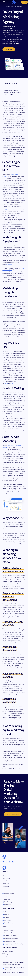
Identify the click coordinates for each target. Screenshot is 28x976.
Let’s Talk (24, 2)
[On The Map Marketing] (14, 2)
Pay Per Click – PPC (8, 94)
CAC (11, 383)
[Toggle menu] (4, 2)
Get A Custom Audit (13, 814)
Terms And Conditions (18, 972)
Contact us (9, 49)
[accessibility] (4, 868)
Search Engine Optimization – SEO (13, 88)
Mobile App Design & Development (12, 92)
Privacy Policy (6, 972)
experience (9, 264)
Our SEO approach (7, 210)
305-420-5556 (18, 6)
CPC (6, 383)
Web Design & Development (11, 90)
